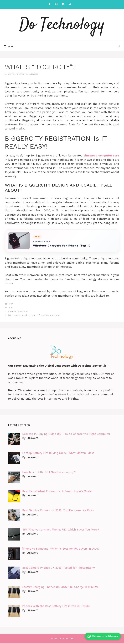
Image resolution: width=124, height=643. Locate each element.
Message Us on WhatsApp (105, 636)
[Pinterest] (63, 4)
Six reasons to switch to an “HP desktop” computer (34, 315)
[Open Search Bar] (119, 46)
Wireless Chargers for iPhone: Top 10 (62, 245)
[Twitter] (70, 4)
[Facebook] (49, 4)
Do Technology (62, 25)
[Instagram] (56, 4)
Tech (10, 304)
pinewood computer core (101, 155)
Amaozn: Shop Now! (18, 311)
